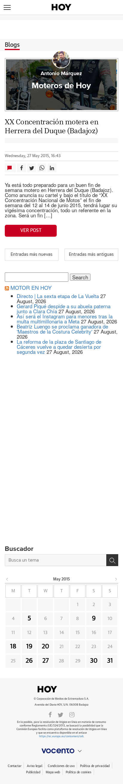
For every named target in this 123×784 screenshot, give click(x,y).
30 (94, 661)
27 (45, 661)
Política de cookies (78, 772)
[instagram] (72, 714)
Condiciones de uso (61, 766)
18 (13, 647)
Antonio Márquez (61, 73)
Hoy (61, 689)
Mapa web (53, 772)
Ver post (30, 230)
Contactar (14, 766)
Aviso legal (34, 766)
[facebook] (50, 714)
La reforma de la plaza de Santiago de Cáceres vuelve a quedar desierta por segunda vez (59, 346)
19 (29, 647)
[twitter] (60, 714)
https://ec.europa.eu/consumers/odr (61, 736)
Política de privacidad (95, 766)
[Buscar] (112, 560)
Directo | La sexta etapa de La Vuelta (58, 296)
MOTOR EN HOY (31, 287)
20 (45, 647)
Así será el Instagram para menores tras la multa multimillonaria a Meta (65, 318)
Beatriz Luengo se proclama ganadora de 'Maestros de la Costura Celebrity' (62, 329)
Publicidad (33, 772)
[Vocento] (61, 751)
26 (29, 661)
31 (110, 661)
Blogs (12, 45)
